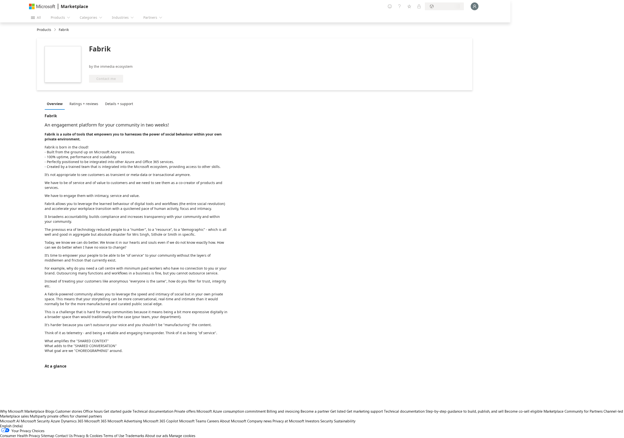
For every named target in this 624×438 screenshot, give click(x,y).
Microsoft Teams (192, 421)
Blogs (49, 411)
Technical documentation (153, 411)
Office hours (93, 411)
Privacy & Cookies (88, 435)
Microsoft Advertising (124, 421)
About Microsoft (233, 421)
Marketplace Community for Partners (573, 411)
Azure (55, 421)
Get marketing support (365, 411)
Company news (259, 421)
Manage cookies (182, 435)
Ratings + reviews (83, 103)
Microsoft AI (10, 421)
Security (326, 421)
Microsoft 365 (95, 421)
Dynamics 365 (72, 421)
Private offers (184, 411)
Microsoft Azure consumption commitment (231, 411)
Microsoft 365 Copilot (160, 421)
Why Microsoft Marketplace (22, 411)
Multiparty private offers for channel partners (66, 416)
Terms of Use (113, 435)
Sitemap (47, 435)
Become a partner (315, 411)
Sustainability (344, 421)
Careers (213, 421)
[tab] (56, 103)
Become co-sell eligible (524, 411)
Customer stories (68, 411)
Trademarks (134, 435)
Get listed (338, 411)
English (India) (11, 425)
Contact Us (64, 435)
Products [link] (44, 29)
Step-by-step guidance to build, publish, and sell (465, 411)
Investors (312, 421)
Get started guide (118, 411)
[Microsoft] (42, 6)
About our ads (156, 435)
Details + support (119, 103)
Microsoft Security (35, 421)
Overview (55, 103)
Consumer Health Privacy (20, 435)
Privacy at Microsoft (288, 421)
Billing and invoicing (283, 411)
